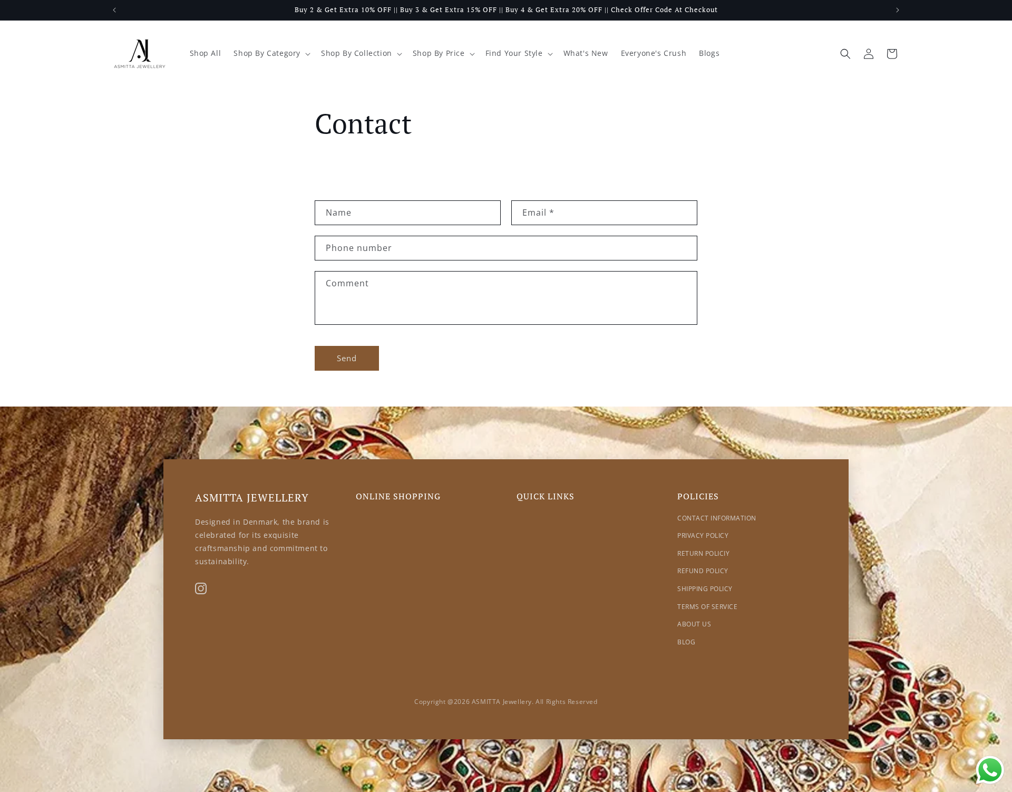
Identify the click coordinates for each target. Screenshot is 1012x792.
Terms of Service (707, 606)
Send (347, 358)
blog (686, 642)
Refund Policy (702, 570)
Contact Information (716, 518)
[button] (271, 53)
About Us (694, 624)
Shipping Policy (705, 588)
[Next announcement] (897, 10)
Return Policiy (703, 553)
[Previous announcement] (114, 10)
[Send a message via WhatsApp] (990, 770)
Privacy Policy (702, 535)
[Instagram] (201, 588)
